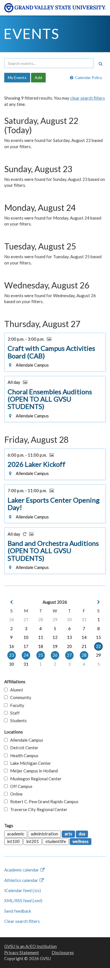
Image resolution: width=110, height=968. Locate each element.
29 (55, 619)
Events (31, 33)
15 (98, 637)
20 (69, 646)
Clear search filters (22, 921)
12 (55, 637)
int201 (32, 841)
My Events (17, 77)
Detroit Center (23, 747)
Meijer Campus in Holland (33, 770)
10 (25, 637)
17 (25, 646)
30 (69, 619)
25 (40, 655)
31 (84, 619)
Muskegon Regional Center (34, 778)
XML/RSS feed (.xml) (23, 900)
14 (84, 637)
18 (40, 646)
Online (15, 793)
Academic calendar (22, 869)
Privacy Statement (21, 952)
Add (38, 77)
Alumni (15, 689)
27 (25, 619)
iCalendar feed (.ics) (22, 890)
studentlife (55, 841)
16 (11, 646)
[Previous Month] (11, 602)
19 (55, 646)
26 (11, 619)
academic (15, 833)
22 (98, 646)
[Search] (100, 64)
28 (40, 619)
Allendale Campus (25, 740)
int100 (13, 841)
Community (19, 697)
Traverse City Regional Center (37, 809)
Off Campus (20, 786)
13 (69, 637)
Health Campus (23, 755)
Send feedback (17, 911)
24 (25, 655)
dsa (82, 833)
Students (17, 720)
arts (68, 833)
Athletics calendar (21, 880)
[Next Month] (98, 602)
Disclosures (63, 952)
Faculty (16, 705)
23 (11, 655)
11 (40, 637)
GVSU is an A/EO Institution (30, 946)
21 (84, 646)
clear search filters (87, 97)
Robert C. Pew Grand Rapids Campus (43, 801)
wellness (80, 841)
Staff (14, 712)
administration (44, 833)
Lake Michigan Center (29, 763)
